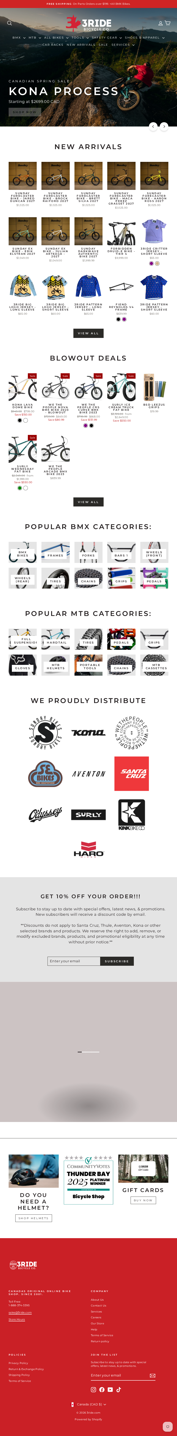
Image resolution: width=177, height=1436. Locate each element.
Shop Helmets (34, 1218)
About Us (97, 1299)
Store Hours (17, 1319)
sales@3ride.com (20, 1312)
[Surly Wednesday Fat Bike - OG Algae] (26, 488)
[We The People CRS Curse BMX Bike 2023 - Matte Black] (91, 425)
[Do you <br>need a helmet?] (34, 1171)
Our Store (97, 1323)
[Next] (164, 126)
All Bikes (54, 37)
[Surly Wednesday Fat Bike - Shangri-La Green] (20, 488)
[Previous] (153, 126)
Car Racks (53, 44)
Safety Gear (105, 37)
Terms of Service (102, 1335)
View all (88, 333)
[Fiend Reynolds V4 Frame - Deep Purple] (124, 319)
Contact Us (98, 1305)
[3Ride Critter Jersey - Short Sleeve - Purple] (151, 263)
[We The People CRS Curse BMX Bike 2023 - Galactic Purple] (86, 425)
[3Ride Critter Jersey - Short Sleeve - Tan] (157, 263)
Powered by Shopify (88, 1419)
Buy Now (143, 1200)
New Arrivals (81, 44)
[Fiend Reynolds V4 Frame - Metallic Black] (118, 319)
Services (121, 44)
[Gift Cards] (143, 1169)
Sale (103, 44)
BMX (17, 37)
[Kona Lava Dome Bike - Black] (20, 420)
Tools (78, 37)
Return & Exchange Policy (26, 1369)
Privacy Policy (18, 1363)
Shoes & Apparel (143, 37)
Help (94, 1329)
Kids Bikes (88, 1110)
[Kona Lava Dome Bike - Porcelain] (26, 420)
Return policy (100, 1341)
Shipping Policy (19, 1375)
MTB (33, 37)
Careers (96, 1317)
